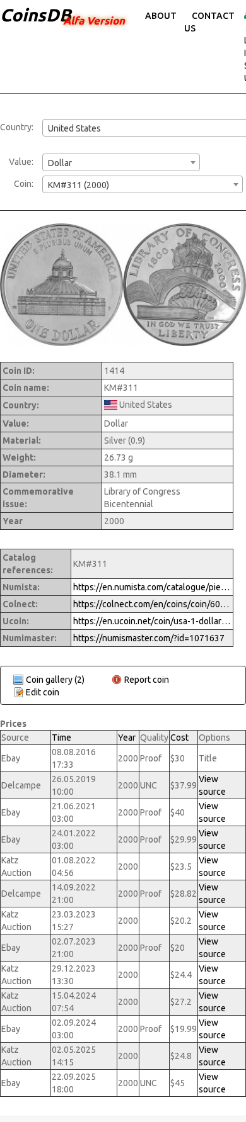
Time (61, 737)
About (161, 16)
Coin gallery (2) (55, 680)
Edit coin (42, 692)
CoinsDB (35, 15)
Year (127, 737)
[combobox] (121, 162)
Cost (179, 737)
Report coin (146, 680)
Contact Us (209, 22)
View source (212, 785)
